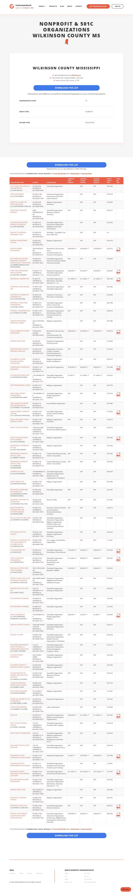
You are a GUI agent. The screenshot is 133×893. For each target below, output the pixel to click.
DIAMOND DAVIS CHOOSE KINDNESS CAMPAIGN (19, 350)
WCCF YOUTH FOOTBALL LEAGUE (18, 724)
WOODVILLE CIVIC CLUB (18, 806)
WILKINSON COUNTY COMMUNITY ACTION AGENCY (20, 756)
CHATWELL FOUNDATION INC (20, 311)
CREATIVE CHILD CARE (17, 341)
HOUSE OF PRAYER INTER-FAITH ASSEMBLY (19, 439)
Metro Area (68, 882)
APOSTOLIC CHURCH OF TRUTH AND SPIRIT (18, 203)
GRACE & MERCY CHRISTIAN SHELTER (19, 412)
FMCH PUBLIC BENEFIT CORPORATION (18, 394)
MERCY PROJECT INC (17, 482)
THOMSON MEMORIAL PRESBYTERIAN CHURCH (18, 684)
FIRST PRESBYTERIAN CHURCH (20, 385)
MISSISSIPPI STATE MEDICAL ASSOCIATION (19, 501)
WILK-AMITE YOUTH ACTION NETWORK (20, 746)
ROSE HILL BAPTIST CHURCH (20, 625)
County (86, 876)
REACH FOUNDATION (17, 614)
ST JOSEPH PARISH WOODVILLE (16, 656)
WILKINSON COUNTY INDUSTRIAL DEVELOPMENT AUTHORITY (19, 773)
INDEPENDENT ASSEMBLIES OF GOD (19, 446)
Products (53, 6)
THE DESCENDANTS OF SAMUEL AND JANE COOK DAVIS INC (19, 675)
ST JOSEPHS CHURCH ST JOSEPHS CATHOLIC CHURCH (20, 666)
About (69, 6)
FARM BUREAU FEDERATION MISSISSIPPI (19, 368)
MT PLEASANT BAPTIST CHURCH (18, 533)
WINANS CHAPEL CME (17, 790)
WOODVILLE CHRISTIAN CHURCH (18, 799)
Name (67, 873)
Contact (78, 6)
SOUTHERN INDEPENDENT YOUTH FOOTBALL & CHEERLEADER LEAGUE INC (19, 647)
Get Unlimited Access (98, 6)
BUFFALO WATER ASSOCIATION (16, 249)
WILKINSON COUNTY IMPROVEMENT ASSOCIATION (20, 764)
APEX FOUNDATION (17, 194)
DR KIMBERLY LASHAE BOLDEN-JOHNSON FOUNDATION (17, 361)
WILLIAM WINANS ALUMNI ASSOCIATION (19, 780)
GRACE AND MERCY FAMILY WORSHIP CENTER (19, 420)
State (66, 879)
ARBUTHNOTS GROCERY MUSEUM (18, 211)
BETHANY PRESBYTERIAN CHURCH (18, 241)
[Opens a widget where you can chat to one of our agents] (125, 889)
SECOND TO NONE (16, 635)
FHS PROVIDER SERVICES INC (20, 375)
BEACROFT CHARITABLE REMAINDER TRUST (18, 233)
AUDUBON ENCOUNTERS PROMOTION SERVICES (18, 223)
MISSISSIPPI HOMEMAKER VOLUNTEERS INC (19, 491)
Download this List (66, 835)
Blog (62, 6)
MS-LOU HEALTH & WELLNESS (20, 518)
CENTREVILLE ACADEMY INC (19, 279)
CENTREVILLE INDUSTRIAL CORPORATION (19, 304)
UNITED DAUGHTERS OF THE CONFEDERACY (20, 700)
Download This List (66, 87)
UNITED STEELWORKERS (18, 707)
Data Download (86, 173)
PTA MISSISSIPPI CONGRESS (19, 598)
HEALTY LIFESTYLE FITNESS (19, 427)
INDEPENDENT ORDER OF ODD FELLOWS (19, 454)
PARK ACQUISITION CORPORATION (16, 559)
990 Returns (76, 75)
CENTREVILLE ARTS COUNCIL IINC (20, 288)
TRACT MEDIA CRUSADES (18, 691)
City (66, 876)
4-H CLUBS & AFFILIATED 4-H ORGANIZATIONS (20, 187)
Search (41, 6)
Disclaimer (39, 873)
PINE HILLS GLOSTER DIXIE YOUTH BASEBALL (19, 569)
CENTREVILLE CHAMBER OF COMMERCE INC (19, 296)
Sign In (117, 6)
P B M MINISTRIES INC (17, 550)
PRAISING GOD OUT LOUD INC (19, 589)
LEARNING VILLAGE (16, 471)
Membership (75, 173)
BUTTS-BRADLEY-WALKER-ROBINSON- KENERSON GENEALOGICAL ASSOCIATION (20, 261)
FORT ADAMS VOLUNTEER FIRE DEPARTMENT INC (19, 404)
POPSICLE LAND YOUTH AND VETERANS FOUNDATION (20, 579)
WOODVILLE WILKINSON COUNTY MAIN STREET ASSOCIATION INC (18, 816)
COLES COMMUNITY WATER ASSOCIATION (19, 332)
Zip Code (87, 873)
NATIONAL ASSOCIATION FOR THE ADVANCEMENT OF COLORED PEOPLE (20, 542)
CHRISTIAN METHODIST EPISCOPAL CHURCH (18, 322)
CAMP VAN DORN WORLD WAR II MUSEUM (19, 272)
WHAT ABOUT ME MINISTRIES (20, 733)
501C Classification (90, 882)
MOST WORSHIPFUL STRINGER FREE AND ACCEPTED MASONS (17, 510)
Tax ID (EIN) (87, 879)
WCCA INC (13, 715)
